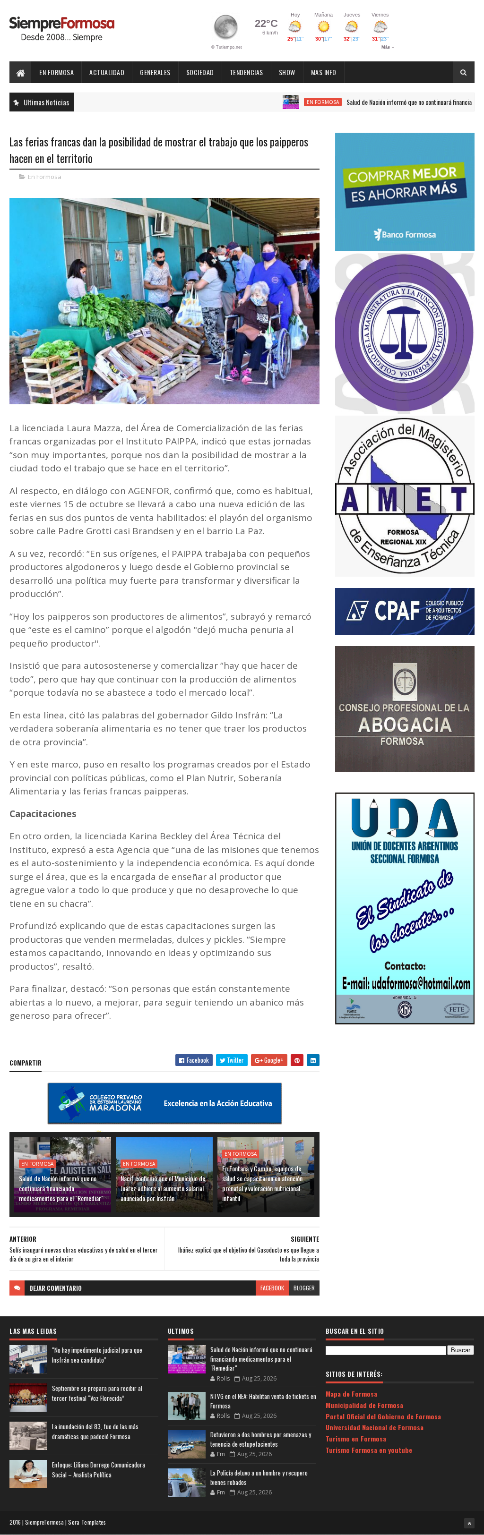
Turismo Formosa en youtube (369, 1450)
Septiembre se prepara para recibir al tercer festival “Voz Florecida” (97, 1393)
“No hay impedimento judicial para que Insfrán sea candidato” (97, 1354)
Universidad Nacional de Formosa (375, 1427)
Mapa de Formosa (351, 1394)
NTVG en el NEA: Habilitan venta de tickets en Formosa (263, 1400)
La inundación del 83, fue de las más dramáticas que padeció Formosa (95, 1431)
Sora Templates (87, 1522)
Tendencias (246, 72)
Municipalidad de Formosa (364, 1405)
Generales (155, 72)
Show (287, 72)
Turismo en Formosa (356, 1438)
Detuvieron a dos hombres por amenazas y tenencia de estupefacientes (260, 1439)
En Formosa (56, 72)
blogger (304, 1288)
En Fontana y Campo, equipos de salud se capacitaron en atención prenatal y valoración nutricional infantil (262, 1183)
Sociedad (200, 72)
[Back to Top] (469, 1523)
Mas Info (324, 72)
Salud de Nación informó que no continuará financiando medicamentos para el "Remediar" (61, 1188)
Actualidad (106, 72)
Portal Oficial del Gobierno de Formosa (383, 1416)
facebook (272, 1288)
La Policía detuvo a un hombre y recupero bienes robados (259, 1477)
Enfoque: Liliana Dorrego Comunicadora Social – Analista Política (98, 1469)
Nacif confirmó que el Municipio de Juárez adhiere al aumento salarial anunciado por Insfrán (163, 1188)
